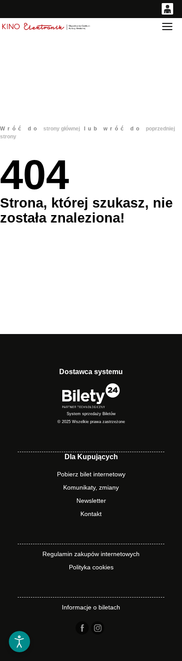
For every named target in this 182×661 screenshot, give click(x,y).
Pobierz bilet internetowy (91, 474)
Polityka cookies (91, 567)
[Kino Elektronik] (46, 26)
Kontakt (91, 513)
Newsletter (91, 500)
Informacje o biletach (91, 607)
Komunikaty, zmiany (91, 487)
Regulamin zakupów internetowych (91, 553)
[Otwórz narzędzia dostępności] (19, 641)
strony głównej (61, 129)
